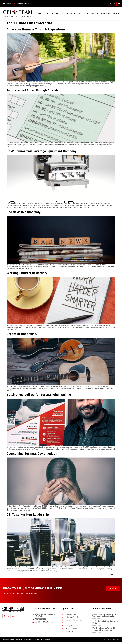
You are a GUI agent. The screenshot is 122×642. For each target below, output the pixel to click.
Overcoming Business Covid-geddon (32, 454)
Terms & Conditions (8, 639)
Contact (115, 14)
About (93, 14)
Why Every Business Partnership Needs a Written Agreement (104, 629)
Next (112, 575)
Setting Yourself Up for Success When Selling (39, 395)
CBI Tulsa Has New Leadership (28, 514)
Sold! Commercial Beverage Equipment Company (42, 151)
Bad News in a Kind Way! (24, 212)
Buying (58, 14)
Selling (47, 14)
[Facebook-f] (110, 4)
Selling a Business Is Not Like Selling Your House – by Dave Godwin (105, 615)
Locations (81, 14)
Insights (104, 14)
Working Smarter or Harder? (27, 273)
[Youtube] (119, 4)
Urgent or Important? (22, 334)
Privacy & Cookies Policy (22, 639)
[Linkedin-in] (115, 4)
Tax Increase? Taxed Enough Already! (33, 90)
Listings (69, 14)
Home (40, 14)
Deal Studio (116, 639)
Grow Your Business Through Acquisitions (36, 29)
